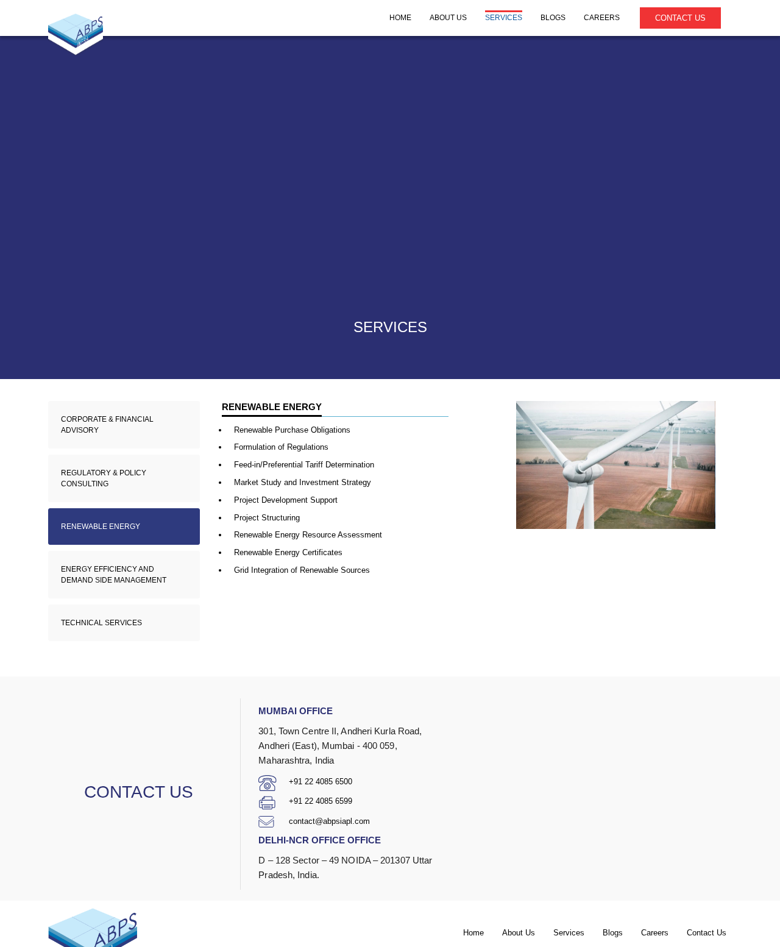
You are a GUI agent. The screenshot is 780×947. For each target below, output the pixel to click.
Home (473, 932)
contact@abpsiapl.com (329, 821)
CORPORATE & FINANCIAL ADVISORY (107, 424)
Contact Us (680, 18)
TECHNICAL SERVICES (101, 623)
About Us (518, 932)
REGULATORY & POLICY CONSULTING (103, 478)
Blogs (613, 932)
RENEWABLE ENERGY (100, 526)
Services (568, 932)
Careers (654, 932)
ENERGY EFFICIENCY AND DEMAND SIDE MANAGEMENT (113, 574)
